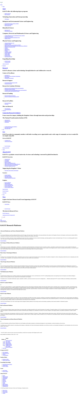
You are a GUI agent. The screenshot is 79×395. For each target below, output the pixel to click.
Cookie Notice (5, 392)
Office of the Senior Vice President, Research (12, 164)
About (4, 149)
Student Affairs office (6, 360)
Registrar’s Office (6, 359)
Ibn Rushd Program (8, 176)
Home (1, 220)
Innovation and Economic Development (11, 170)
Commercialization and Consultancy (11, 126)
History (4, 375)
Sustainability (5, 378)
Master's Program (8, 13)
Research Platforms (8, 103)
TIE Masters (7, 19)
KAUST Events (7, 208)
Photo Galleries (5, 384)
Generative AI (7, 75)
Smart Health (7, 77)
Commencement (7, 62)
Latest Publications (8, 109)
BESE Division (8, 343)
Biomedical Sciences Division (10, 89)
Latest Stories (7, 204)
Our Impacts (7, 161)
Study (4, 6)
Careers (4, 383)
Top (1, 219)
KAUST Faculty (7, 61)
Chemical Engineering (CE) (9, 43)
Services (4, 354)
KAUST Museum (8, 182)
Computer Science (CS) (9, 36)
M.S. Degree (8, 341)
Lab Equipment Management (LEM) (11, 82)
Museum (4, 379)
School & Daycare (6, 353)
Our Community (5, 352)
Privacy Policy (5, 391)
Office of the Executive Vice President (11, 165)
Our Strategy (7, 160)
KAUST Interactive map (9, 185)
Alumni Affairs (7, 54)
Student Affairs (7, 49)
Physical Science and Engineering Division (12, 91)
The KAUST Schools (8, 141)
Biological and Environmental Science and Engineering (14, 88)
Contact (4, 393)
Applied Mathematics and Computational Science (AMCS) (15, 35)
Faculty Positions (8, 175)
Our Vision (4, 192)
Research (4, 65)
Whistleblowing (5, 386)
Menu (1, 4)
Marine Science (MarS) (9, 24)
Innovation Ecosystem (8, 127)
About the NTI (7, 120)
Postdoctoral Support (8, 83)
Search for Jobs (5, 189)
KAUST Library (7, 55)
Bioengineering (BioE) (8, 31)
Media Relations (7, 183)
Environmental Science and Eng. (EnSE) (12, 23)
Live (3, 129)
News (4, 194)
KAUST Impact (5, 371)
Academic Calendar (8, 51)
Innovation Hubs (7, 128)
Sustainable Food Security (9, 78)
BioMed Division (9, 344)
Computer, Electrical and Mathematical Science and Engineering (16, 90)
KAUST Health (7, 146)
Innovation (4, 381)
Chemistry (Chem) (8, 44)
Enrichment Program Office (7, 364)
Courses (6, 47)
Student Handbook (8, 52)
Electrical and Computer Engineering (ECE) (12, 37)
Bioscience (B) (7, 30)
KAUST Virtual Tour (8, 186)
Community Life (7, 140)
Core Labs (6, 104)
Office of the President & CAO (10, 163)
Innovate (4, 110)
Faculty (4, 382)
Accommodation (5, 355)
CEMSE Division (9, 345)
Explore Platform (3, 240)
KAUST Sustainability (8, 184)
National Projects (8, 121)
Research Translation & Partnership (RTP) (12, 96)
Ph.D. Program (7, 14)
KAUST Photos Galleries (9, 187)
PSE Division (8, 346)
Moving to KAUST (6, 147)
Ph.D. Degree (8, 342)
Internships (6, 48)
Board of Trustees (8, 162)
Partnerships (7, 122)
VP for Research (7, 108)
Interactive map (5, 376)
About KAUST (7, 159)
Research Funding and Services (10, 95)
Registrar (6, 50)
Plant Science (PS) (8, 25)
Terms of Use (5, 390)
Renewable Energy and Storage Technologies (12, 76)
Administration (5, 377)
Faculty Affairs (7, 53)
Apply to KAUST (6, 63)
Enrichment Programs (8, 56)
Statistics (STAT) (7, 38)
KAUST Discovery (6, 213)
